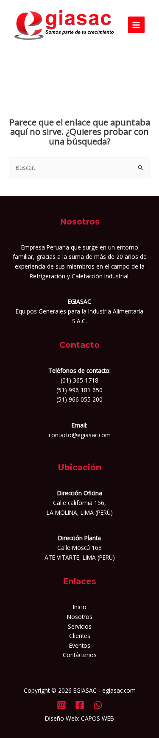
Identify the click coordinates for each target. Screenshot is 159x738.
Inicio (79, 607)
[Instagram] (61, 705)
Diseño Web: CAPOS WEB (79, 718)
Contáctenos (80, 655)
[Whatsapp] (98, 705)
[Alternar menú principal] (136, 25)
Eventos (79, 645)
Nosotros (79, 617)
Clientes (79, 636)
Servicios (80, 626)
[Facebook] (79, 705)
